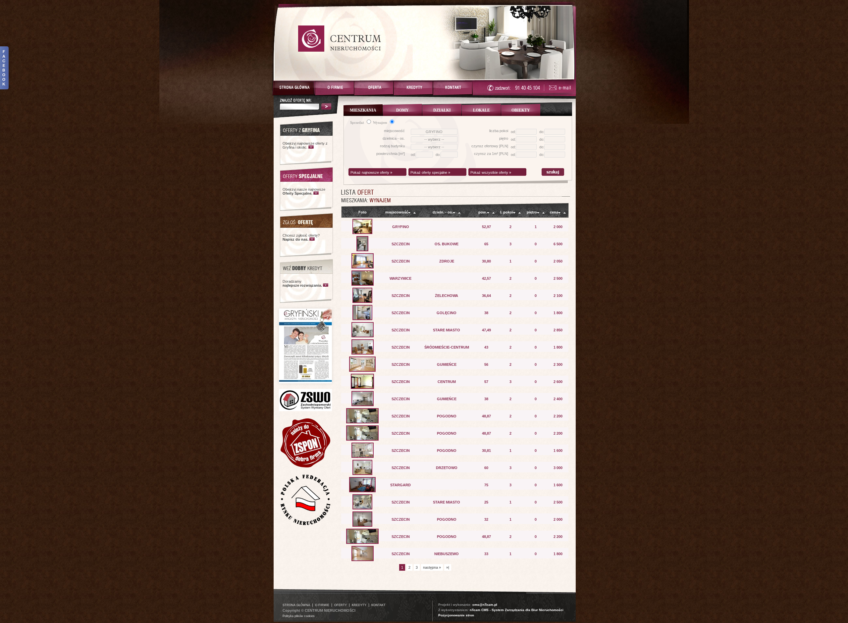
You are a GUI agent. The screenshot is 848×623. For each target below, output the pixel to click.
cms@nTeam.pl (484, 604)
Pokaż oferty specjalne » (430, 172)
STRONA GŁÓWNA (296, 605)
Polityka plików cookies (299, 616)
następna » (432, 567)
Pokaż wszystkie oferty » (490, 172)
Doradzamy (302, 283)
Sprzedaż (357, 122)
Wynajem (380, 122)
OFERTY (340, 605)
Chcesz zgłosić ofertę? (301, 237)
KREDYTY (359, 605)
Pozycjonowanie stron (456, 615)
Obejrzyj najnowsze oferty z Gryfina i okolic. (305, 145)
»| (447, 567)
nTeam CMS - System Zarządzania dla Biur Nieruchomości (516, 610)
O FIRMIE (322, 605)
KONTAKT (378, 605)
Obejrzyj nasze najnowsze (304, 191)
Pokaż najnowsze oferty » (371, 172)
